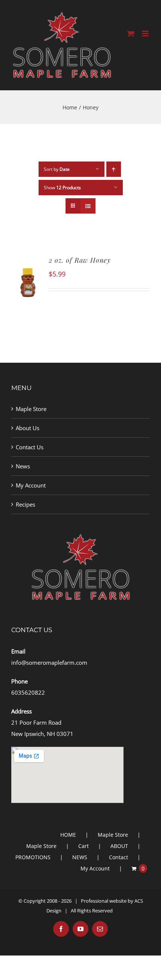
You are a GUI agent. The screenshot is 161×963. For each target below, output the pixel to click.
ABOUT (119, 845)
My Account (31, 485)
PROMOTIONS (33, 857)
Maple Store (31, 409)
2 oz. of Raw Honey (80, 260)
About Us (27, 428)
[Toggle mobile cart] (130, 33)
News (23, 466)
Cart (83, 845)
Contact (118, 857)
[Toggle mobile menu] (146, 33)
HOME (68, 834)
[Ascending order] (113, 169)
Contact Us (29, 447)
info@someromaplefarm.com (49, 662)
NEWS (79, 857)
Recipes (25, 504)
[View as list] (87, 206)
